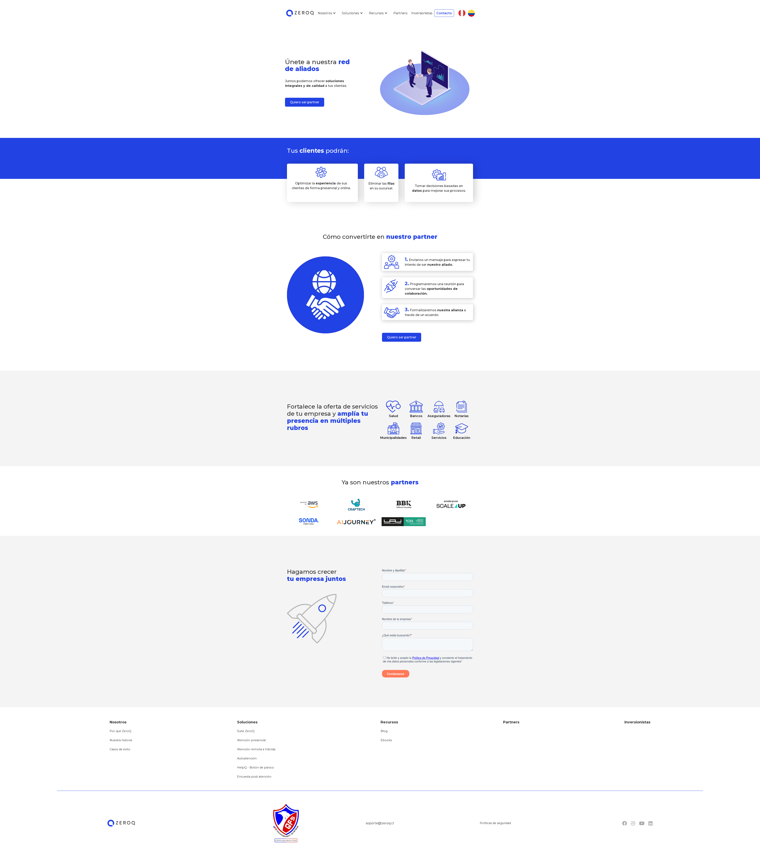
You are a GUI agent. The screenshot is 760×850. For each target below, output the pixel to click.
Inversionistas (421, 13)
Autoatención (247, 758)
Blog (384, 731)
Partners (400, 13)
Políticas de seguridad (495, 823)
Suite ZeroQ (246, 731)
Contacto (444, 13)
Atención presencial (251, 740)
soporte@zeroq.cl (380, 823)
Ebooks (386, 740)
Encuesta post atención (254, 776)
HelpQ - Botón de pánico (255, 767)
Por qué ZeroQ (120, 731)
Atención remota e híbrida (256, 749)
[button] (328, 13)
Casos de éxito (120, 749)
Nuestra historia (121, 740)
